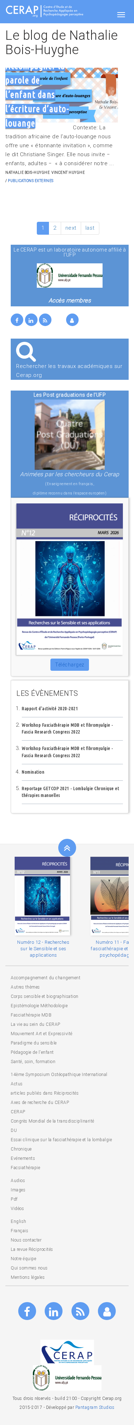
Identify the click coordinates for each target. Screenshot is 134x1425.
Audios (18, 1180)
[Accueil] (44, 10)
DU (14, 1130)
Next (112, 91)
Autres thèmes (25, 987)
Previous (7, 929)
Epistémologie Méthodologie (39, 1005)
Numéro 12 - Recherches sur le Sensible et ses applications (43, 948)
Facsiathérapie (25, 1167)
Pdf (14, 1199)
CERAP (18, 1111)
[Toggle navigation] (121, 14)
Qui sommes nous (29, 1268)
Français (19, 1230)
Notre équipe (23, 1258)
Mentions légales (28, 1277)
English (18, 1221)
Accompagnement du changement (45, 977)
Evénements (23, 1158)
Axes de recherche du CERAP (40, 1102)
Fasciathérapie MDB (31, 1015)
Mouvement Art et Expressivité (42, 1033)
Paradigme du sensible (34, 1043)
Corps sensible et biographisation (45, 996)
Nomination (33, 771)
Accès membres (70, 300)
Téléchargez (69, 665)
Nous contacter (26, 1240)
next (70, 228)
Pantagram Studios (95, 1407)
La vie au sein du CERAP (35, 1024)
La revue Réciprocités (32, 1249)
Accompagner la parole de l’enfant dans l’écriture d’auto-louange (37, 94)
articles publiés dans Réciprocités (45, 1093)
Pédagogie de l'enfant (32, 1052)
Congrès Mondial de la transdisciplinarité (52, 1121)
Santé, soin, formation (33, 1061)
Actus (17, 1083)
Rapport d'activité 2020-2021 (50, 708)
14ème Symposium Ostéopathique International (59, 1074)
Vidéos (17, 1208)
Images (18, 1189)
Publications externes (31, 181)
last (90, 228)
